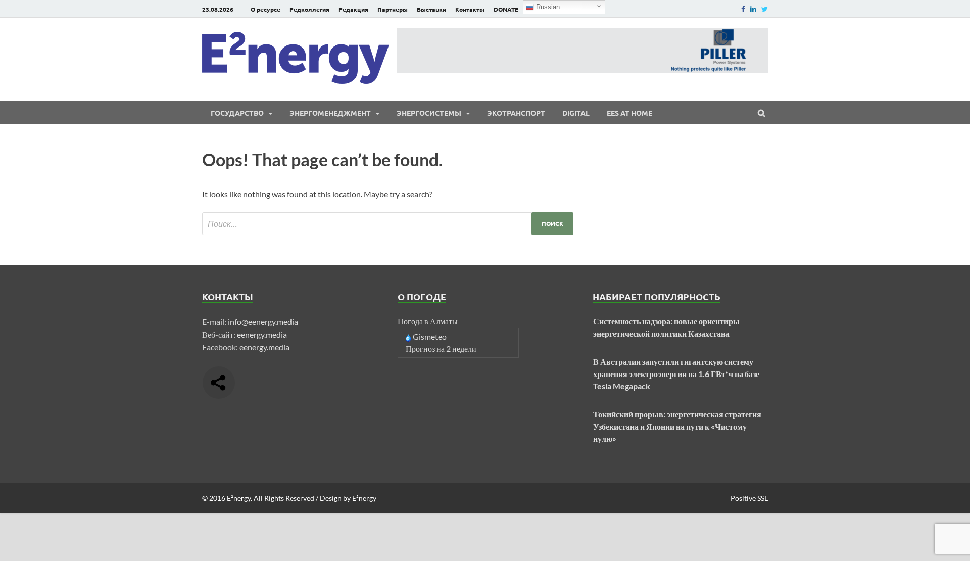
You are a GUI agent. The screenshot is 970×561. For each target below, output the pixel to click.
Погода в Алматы (428, 321)
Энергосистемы (429, 112)
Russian (547, 7)
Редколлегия (309, 9)
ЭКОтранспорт (516, 112)
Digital (576, 112)
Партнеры (392, 9)
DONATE (506, 9)
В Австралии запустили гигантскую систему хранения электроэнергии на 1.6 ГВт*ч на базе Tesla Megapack (676, 374)
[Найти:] (387, 223)
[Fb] (743, 9)
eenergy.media (262, 334)
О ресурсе (265, 9)
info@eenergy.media (263, 321)
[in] (753, 9)
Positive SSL (749, 498)
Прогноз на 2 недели (441, 348)
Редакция (353, 9)
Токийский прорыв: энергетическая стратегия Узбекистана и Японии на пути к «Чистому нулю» (677, 426)
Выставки (431, 9)
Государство (237, 112)
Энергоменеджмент (330, 112)
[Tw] (764, 9)
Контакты (469, 9)
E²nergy (239, 498)
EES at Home (629, 112)
